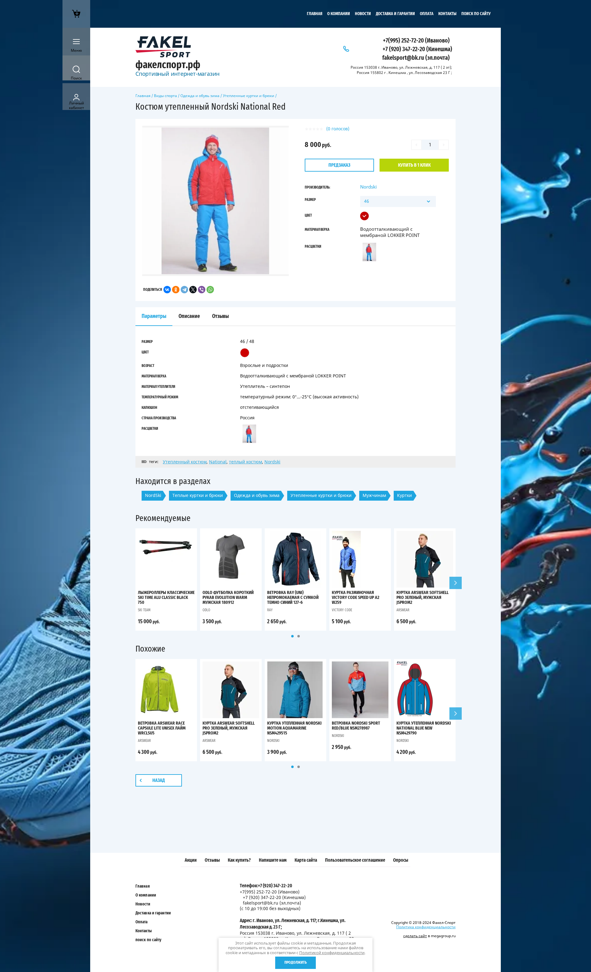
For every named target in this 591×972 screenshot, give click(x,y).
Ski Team (144, 610)
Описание (189, 316)
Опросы (400, 860)
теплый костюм (245, 462)
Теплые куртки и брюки (197, 495)
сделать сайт (415, 935)
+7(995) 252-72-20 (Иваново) (416, 41)
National (218, 462)
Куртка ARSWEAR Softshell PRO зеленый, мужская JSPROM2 (422, 597)
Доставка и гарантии (395, 14)
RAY (270, 610)
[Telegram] (184, 289)
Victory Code (342, 610)
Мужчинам (374, 495)
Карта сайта (306, 860)
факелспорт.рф (167, 65)
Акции (191, 860)
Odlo (206, 610)
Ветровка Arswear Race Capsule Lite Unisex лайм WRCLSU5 (162, 728)
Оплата (426, 14)
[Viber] (201, 289)
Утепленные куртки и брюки (248, 95)
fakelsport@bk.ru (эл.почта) (416, 58)
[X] (193, 289)
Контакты (447, 14)
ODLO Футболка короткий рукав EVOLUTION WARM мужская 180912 (228, 597)
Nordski (368, 187)
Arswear (402, 610)
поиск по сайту (476, 14)
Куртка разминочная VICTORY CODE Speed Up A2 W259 (355, 597)
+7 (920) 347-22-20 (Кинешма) (417, 49)
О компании (338, 14)
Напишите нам (273, 860)
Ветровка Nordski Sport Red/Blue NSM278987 (356, 725)
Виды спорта (165, 95)
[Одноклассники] (175, 289)
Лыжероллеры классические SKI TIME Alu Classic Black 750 (166, 597)
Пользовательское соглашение (355, 860)
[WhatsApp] (210, 289)
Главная (314, 14)
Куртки (404, 495)
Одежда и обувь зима (199, 95)
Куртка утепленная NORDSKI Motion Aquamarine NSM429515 (294, 728)
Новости (363, 14)
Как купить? (239, 860)
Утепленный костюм (185, 462)
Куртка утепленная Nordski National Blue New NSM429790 (423, 728)
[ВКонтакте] (167, 289)
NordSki (153, 495)
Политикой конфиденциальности (331, 952)
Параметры (154, 316)
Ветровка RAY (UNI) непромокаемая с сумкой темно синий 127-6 (293, 597)
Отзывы (212, 860)
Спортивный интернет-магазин (177, 73)
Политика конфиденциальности (426, 926)
